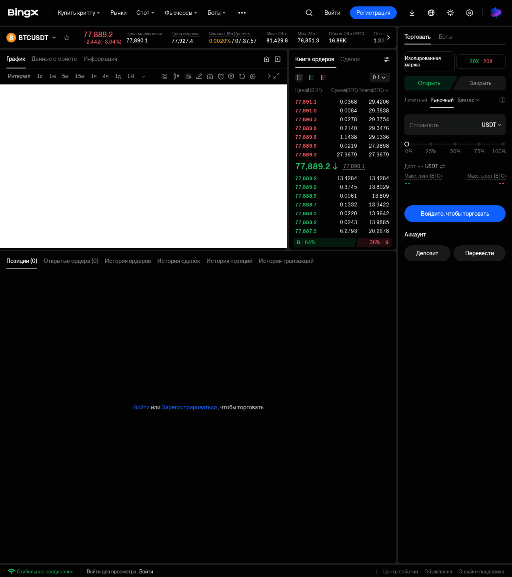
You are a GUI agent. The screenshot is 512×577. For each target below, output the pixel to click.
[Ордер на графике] (199, 76)
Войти (332, 13)
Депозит (427, 253)
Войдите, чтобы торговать (455, 213)
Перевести (479, 253)
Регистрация (373, 13)
